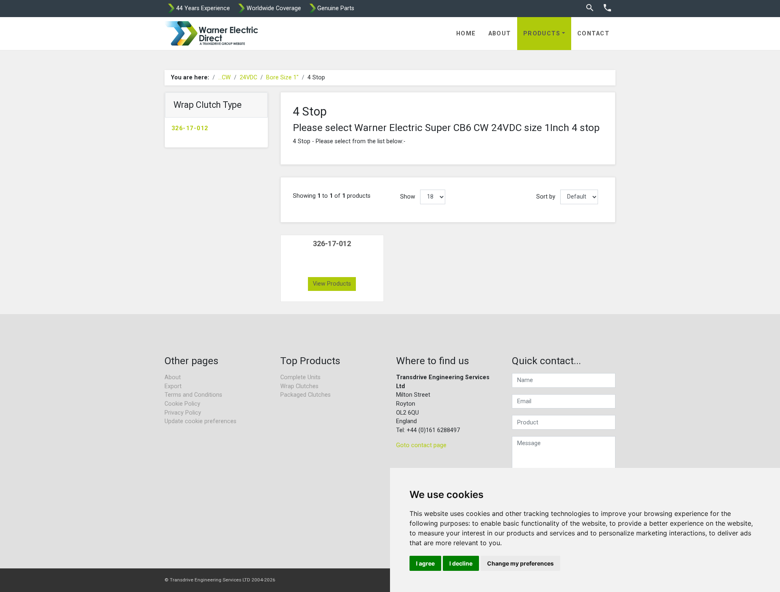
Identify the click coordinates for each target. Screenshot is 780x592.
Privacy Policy (183, 412)
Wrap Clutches (299, 386)
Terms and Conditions (193, 394)
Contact (593, 33)
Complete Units (300, 377)
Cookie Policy (182, 403)
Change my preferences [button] (520, 563)
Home (466, 33)
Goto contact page (421, 445)
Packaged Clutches (305, 394)
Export (173, 386)
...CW (224, 77)
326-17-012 (189, 128)
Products (542, 33)
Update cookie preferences (200, 421)
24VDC (248, 77)
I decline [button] (460, 563)
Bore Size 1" (282, 77)
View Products (332, 283)
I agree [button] (425, 563)
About (499, 33)
